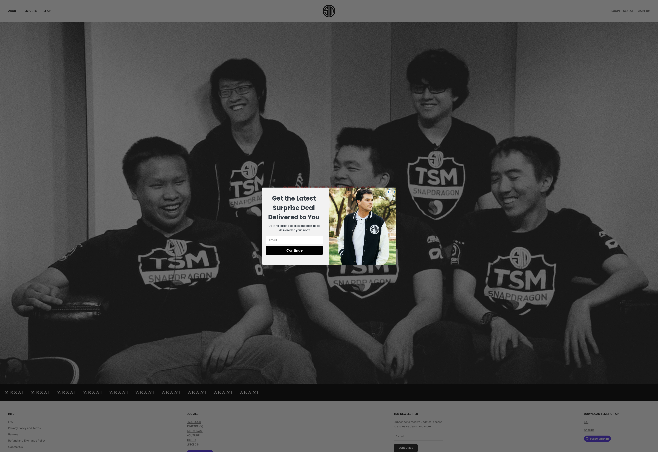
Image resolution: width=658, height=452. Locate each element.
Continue (294, 250)
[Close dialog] (391, 192)
